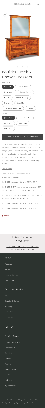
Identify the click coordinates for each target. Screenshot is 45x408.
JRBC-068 (23, 123)
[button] (4, 3)
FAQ (6, 296)
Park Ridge (9, 380)
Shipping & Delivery (12, 301)
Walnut (30, 108)
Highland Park (10, 386)
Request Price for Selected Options (22, 137)
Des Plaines (9, 375)
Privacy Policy (10, 280)
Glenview (8, 359)
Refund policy (13, 403)
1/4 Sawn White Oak (12, 108)
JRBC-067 (8, 123)
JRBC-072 (8, 129)
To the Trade (9, 312)
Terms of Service (11, 275)
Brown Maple (23, 87)
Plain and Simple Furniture (21, 400)
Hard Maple (9, 92)
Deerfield (8, 353)
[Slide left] (17, 66)
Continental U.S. (11, 348)
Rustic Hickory (22, 98)
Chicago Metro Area (12, 342)
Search (7, 270)
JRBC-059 (8, 118)
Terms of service (37, 403)
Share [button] (6, 216)
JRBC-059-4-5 (25, 118)
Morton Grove (10, 369)
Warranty (8, 306)
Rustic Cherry (25, 92)
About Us (8, 264)
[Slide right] (27, 66)
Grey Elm (20, 103)
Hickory (7, 103)
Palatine (8, 364)
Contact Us (9, 317)
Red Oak (7, 87)
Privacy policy (25, 403)
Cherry (7, 98)
